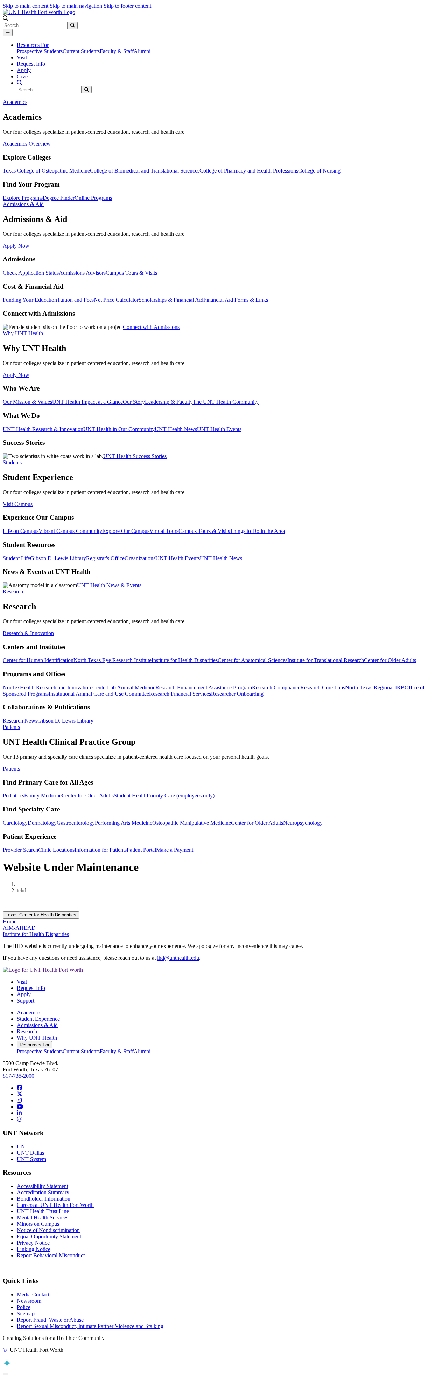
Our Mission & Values (27, 402)
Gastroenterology (76, 823)
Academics (29, 1012)
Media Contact (33, 1295)
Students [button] (12, 462)
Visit (22, 58)
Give (22, 76)
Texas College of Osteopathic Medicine (46, 171)
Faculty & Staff (117, 51)
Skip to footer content (127, 6)
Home (9, 921)
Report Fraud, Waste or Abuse (50, 1320)
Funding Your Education (30, 300)
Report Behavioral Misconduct (51, 1255)
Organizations (140, 558)
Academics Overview (27, 144)
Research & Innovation (28, 633)
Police (23, 1307)
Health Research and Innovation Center (63, 687)
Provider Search (20, 850)
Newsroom (29, 1301)
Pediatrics (13, 796)
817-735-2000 (18, 1076)
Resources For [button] (33, 45)
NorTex (11, 687)
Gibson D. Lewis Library (58, 558)
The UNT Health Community (226, 402)
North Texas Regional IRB (375, 687)
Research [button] (13, 592)
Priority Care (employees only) (181, 796)
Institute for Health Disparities (185, 660)
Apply (24, 70)
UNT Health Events (219, 429)
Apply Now (16, 246)
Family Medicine (43, 796)
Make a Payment (174, 850)
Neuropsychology (303, 823)
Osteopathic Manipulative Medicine (191, 823)
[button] (5, 18)
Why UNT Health (37, 1038)
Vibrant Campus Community (70, 531)
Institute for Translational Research (325, 660)
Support (25, 1001)
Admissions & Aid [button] (23, 204)
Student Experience (38, 1019)
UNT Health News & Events (109, 585)
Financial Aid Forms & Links (235, 300)
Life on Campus (20, 531)
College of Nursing (319, 171)
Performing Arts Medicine (123, 823)
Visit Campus (18, 504)
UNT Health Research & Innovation (43, 429)
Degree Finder (59, 198)
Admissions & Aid (37, 1025)
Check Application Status (31, 273)
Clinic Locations (56, 850)
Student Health (130, 796)
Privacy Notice (33, 1243)
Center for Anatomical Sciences (252, 660)
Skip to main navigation (76, 6)
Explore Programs (23, 198)
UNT (23, 1146)
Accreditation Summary (43, 1192)
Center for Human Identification (38, 660)
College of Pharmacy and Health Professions (249, 171)
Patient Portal (141, 850)
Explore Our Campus (125, 531)
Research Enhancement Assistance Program (203, 687)
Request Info (31, 64)
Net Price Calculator (116, 300)
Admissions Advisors (82, 273)
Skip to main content (25, 6)
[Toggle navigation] (8, 32)
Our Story (134, 402)
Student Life (16, 558)
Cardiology (15, 823)
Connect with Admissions (151, 327)
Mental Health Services (42, 1218)
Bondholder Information (43, 1199)
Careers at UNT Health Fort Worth (55, 1205)
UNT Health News (176, 429)
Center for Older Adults (390, 660)
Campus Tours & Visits (131, 273)
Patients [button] (11, 727)
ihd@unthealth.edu (178, 958)
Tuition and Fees (75, 300)
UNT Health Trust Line (43, 1211)
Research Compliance (276, 687)
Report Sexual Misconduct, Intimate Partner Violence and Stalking (90, 1326)
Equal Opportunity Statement (49, 1236)
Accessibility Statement (42, 1186)
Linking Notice (33, 1249)
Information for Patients (101, 850)
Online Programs (93, 198)
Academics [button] (15, 102)
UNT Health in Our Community (119, 429)
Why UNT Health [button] (23, 333)
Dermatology (42, 823)
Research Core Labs (322, 687)
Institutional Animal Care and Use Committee (99, 694)
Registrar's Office (105, 558)
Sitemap (26, 1313)
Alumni (142, 51)
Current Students (81, 51)
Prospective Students (40, 51)
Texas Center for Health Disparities (41, 915)
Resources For (34, 1044)
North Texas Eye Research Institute (113, 660)
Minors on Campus (38, 1224)
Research (27, 1031)
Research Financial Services (180, 694)
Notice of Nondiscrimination (48, 1230)
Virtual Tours (163, 531)
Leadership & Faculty (169, 402)
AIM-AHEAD (19, 928)
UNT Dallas (30, 1153)
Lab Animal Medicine (131, 687)
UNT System (31, 1159)
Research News (20, 721)
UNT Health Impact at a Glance (87, 402)
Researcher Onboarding (237, 694)
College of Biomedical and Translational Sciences (145, 171)
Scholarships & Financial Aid (171, 300)
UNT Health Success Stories (135, 456)
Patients (11, 769)
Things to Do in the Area (257, 531)
